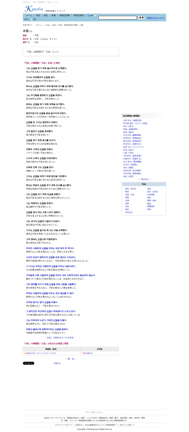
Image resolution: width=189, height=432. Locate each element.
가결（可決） (129, 153)
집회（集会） (129, 132)
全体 (91, 15)
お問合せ (78, 425)
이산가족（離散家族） (132, 135)
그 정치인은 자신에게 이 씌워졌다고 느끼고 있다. (51, 311)
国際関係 (150, 206)
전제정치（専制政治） (132, 138)
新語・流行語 (130, 189)
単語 (38, 15)
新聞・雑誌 (151, 200)
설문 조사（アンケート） (134, 147)
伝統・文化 (129, 195)
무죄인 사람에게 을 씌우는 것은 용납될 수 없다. (50, 293)
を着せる (87, 353)
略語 (127, 192)
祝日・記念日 (152, 192)
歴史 (127, 209)
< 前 (68, 359)
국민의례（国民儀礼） (132, 173)
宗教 (149, 209)
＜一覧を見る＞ (144, 179)
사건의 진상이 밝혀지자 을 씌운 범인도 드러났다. (51, 257)
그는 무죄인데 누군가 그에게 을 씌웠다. (46, 320)
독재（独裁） (129, 167)
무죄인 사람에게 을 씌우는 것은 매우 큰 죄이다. (50, 248)
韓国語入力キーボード (156, 18)
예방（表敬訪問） (131, 129)
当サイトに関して (127, 425)
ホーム (29, 15)
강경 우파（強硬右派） (133, 120)
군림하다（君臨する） (132, 159)
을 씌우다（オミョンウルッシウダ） (41, 353)
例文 (46, 15)
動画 (54, 15)
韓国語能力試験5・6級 (73, 25)
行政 (127, 206)
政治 (54, 25)
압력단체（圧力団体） (132, 170)
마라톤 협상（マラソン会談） (136, 123)
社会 (48, 25)
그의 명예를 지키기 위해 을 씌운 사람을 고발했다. (51, 284)
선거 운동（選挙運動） (133, 162)
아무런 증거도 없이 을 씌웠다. (42, 302)
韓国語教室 (79, 15)
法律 (127, 200)
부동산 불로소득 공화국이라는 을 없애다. (47, 329)
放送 (127, 203)
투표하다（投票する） (132, 144)
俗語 (149, 189)
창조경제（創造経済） (132, 141)
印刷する (57, 363)
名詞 (60, 25)
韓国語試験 (65, 15)
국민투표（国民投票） (132, 156)
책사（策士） (129, 126)
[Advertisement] (45, 385)
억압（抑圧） (129, 176)
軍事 (127, 198)
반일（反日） (129, 150)
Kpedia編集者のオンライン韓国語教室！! (101, 425)
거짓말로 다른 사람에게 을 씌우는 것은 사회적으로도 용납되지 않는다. (61, 275)
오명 (27, 30)
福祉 (149, 198)
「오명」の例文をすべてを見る (59, 338)
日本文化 (128, 212)
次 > (74, 359)
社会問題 (150, 195)
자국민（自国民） (131, 164)
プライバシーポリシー (64, 425)
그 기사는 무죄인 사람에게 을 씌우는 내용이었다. (51, 266)
